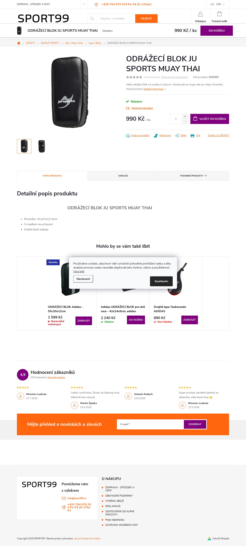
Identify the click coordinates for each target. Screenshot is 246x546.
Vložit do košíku (212, 119)
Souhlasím (161, 281)
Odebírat (195, 424)
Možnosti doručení (142, 108)
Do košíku (217, 31)
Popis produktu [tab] (52, 175)
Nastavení (83, 279)
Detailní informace (153, 89)
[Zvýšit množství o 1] (185, 116)
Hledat (146, 19)
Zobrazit (83, 320)
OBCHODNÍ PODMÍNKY (119, 495)
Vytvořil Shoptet (220, 538)
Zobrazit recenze (56, 377)
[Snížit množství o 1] (185, 121)
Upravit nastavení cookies (87, 538)
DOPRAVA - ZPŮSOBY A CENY (33, 4)
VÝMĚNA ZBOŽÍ (114, 501)
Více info (78, 272)
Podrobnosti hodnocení (174, 77)
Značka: (218, 135)
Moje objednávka (114, 519)
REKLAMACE (112, 506)
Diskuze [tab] (123, 175)
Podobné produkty (191, 175)
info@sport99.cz (76, 498)
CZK (218, 4)
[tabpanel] (70, 293)
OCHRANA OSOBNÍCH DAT (121, 525)
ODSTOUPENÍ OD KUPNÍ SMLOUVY (119, 513)
